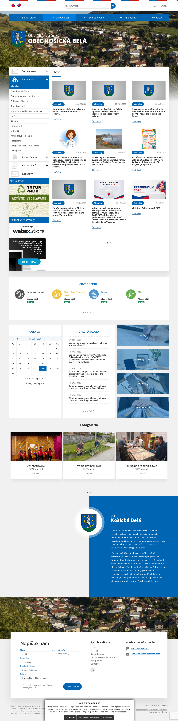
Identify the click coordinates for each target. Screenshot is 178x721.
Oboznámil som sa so (38, 686)
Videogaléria (16, 150)
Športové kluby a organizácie (24, 96)
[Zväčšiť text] (164, 5)
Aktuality (15, 86)
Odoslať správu (72, 686)
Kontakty (157, 17)
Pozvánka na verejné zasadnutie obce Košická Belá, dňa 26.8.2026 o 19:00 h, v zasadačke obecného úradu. (148, 113)
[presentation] (107, 239)
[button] (26, 17)
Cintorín (14, 121)
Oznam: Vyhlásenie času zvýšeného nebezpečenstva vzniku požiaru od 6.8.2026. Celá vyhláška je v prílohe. (108, 161)
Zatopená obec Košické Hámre (25, 145)
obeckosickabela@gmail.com (145, 654)
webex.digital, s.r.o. (31, 711)
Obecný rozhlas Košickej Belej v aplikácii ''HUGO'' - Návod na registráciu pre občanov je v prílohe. (107, 113)
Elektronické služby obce (102, 657)
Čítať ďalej (57, 119)
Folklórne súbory (19, 101)
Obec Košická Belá (19, 91)
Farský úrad (16, 126)
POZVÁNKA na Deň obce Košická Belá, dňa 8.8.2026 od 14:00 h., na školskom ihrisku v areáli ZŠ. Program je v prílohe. (147, 161)
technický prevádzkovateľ (42, 713)
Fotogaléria (16, 140)
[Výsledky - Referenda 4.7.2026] (149, 189)
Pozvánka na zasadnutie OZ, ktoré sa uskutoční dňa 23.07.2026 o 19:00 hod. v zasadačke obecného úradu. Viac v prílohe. (69, 211)
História (94, 651)
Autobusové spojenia (21, 135)
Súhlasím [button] (70, 718)
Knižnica (15, 116)
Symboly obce (97, 654)
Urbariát (15, 131)
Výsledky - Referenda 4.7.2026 (146, 208)
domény (42, 711)
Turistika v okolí (18, 106)
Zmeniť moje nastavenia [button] (89, 718)
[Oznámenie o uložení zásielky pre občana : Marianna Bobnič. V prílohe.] (69, 90)
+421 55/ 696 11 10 (140, 649)
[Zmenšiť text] (156, 5)
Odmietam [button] (107, 718)
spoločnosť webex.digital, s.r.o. (21, 713)
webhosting (20, 711)
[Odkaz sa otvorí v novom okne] (92, 669)
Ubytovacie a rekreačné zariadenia (26, 111)
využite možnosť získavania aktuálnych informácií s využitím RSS (35, 706)
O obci (93, 648)
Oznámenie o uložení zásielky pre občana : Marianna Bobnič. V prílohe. (68, 111)
